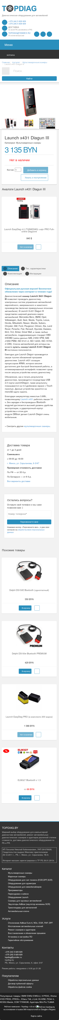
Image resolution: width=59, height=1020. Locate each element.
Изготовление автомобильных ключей (25, 926)
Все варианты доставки (18, 481)
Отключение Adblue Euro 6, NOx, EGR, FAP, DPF (30, 922)
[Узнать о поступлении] (38, 247)
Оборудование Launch (18, 897)
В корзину (25, 608)
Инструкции (35, 273)
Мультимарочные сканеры (20, 872)
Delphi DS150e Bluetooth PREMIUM (29, 653)
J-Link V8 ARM (39, 999)
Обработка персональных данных (23, 980)
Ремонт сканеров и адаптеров (21, 929)
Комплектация (15, 273)
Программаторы (15, 890)
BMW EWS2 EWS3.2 (30, 995)
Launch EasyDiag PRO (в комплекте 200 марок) (29, 716)
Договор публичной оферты (20, 983)
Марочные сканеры (17, 876)
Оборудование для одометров (22, 883)
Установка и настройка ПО (20, 936)
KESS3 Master (6, 1002)
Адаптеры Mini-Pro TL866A (42, 1002)
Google (44, 1009)
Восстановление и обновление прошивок (27, 933)
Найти (29, 78)
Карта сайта (36, 1015)
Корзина (11, 55)
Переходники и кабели (18, 893)
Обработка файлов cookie (20, 986)
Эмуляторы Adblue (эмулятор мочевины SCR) (29, 904)
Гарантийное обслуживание (20, 940)
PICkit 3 (50, 999)
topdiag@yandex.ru (19, 33)
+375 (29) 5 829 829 (17, 23)
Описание (13, 268)
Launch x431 (27, 399)
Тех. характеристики (36, 268)
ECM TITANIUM (21, 1002)
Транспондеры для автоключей (22, 907)
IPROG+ (16, 999)
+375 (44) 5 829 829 (17, 21)
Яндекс (52, 1009)
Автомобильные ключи (18, 911)
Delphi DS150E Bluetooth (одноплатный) (29, 590)
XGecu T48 (26, 999)
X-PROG (45, 995)
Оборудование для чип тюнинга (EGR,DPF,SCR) (30, 879)
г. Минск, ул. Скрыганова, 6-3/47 (23, 463)
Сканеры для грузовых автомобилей (24, 900)
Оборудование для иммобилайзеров (24, 886)
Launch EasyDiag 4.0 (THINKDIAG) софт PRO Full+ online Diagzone (29, 230)
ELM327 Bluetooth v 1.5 (29, 780)
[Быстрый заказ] (37, 608)
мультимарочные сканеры (37, 426)
